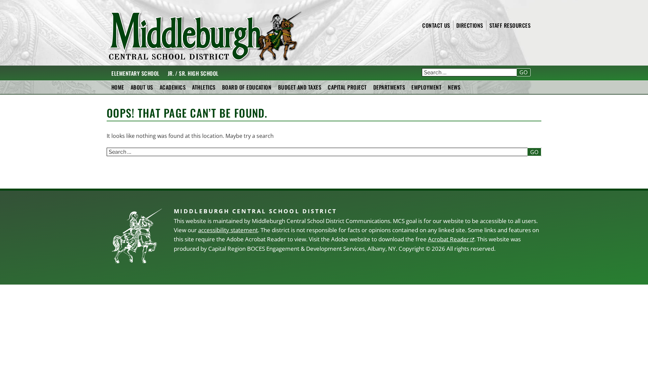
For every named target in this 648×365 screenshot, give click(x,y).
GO (523, 72)
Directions (469, 25)
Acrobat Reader (448, 239)
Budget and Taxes (300, 87)
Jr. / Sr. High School (193, 73)
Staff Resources (510, 25)
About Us (142, 87)
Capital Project (347, 87)
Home (117, 87)
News (454, 87)
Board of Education (247, 87)
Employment (426, 87)
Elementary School (135, 73)
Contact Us (436, 25)
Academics (173, 87)
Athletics (203, 87)
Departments (389, 87)
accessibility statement (228, 230)
